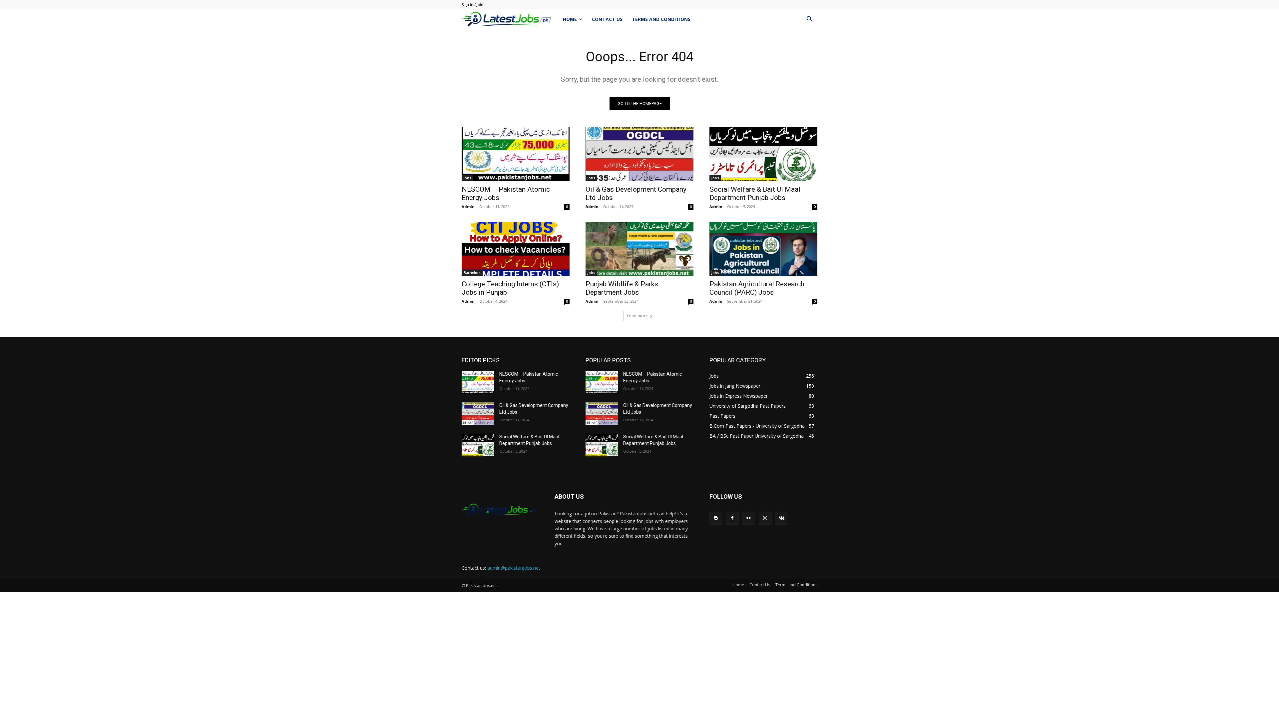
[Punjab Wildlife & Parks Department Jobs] (639, 249)
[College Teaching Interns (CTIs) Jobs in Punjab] (516, 249)
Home (570, 19)
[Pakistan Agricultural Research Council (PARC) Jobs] (763, 249)
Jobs (467, 178)
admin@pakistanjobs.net (513, 568)
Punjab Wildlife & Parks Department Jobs (622, 288)
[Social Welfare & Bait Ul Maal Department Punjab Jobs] (763, 154)
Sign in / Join (472, 4)
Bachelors (472, 272)
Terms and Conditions (661, 19)
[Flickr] (748, 518)
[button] (809, 20)
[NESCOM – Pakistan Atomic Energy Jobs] (516, 154)
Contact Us (607, 19)
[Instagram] (765, 518)
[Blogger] (715, 518)
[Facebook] (732, 518)
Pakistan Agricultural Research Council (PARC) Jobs (756, 288)
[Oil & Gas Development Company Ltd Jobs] (639, 154)
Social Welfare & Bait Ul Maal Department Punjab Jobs (754, 193)
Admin (468, 206)
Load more (637, 316)
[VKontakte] (781, 518)
